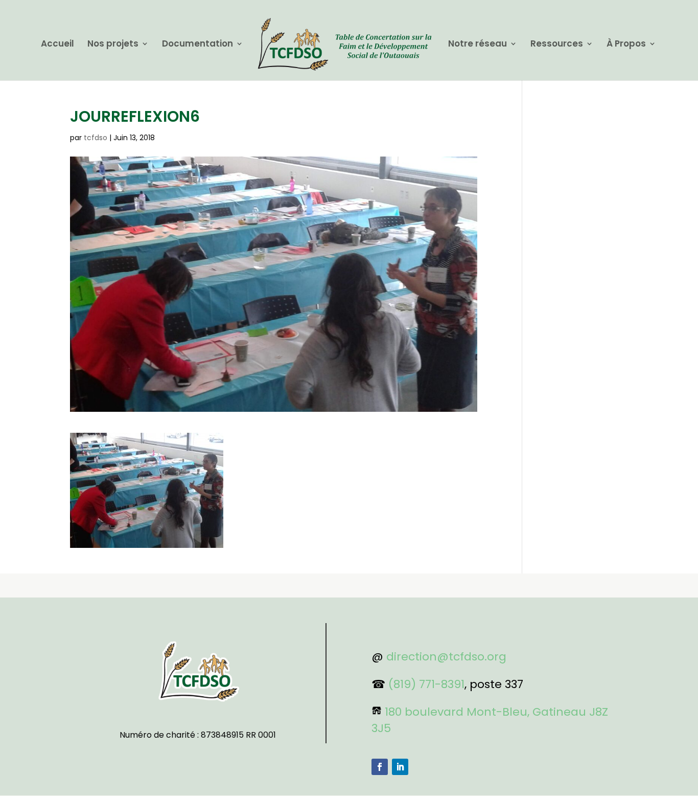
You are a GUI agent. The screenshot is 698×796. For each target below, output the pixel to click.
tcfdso (95, 137)
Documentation (197, 45)
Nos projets (112, 45)
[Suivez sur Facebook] (379, 767)
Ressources (556, 45)
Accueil (57, 45)
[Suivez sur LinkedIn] (400, 767)
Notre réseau (477, 45)
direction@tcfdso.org (446, 657)
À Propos (626, 45)
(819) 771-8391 (426, 684)
